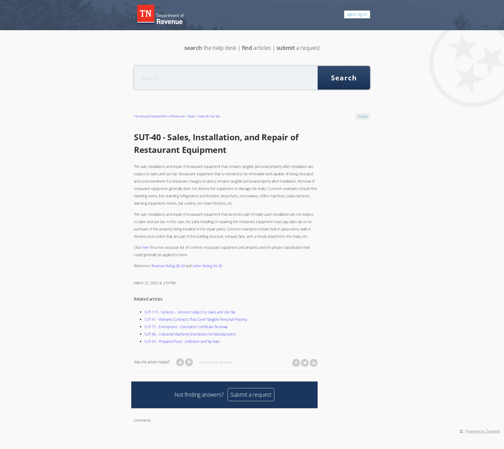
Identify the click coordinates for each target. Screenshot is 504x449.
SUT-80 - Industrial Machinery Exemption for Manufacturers (190, 334)
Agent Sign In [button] (357, 14)
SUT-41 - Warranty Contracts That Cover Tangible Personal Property (195, 319)
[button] (180, 362)
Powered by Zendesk (482, 431)
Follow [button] (363, 116)
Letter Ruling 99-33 (207, 265)
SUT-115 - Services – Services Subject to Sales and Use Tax (189, 311)
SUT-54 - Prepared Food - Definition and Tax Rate (182, 341)
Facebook (296, 363)
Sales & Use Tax (209, 116)
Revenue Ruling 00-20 (168, 265)
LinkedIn (314, 363)
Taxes (191, 116)
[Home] (160, 14)
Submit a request (250, 394)
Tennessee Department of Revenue (159, 116)
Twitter (305, 363)
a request (298, 47)
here (145, 247)
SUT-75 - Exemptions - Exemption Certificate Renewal (186, 326)
